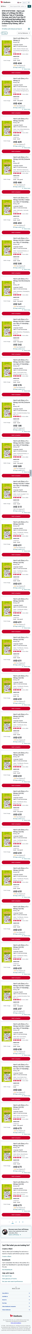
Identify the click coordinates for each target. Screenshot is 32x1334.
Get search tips (7, 1276)
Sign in (24, 2)
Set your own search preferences (12, 1281)
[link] (29, 28)
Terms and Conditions (16, 1322)
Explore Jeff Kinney (14, 1234)
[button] (26, 69)
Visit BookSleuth (7, 1269)
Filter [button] (5, 33)
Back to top (16, 1288)
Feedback (30, 473)
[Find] (29, 6)
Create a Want (6, 1256)
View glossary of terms (9, 1278)
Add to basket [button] (16, 73)
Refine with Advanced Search (13, 29)
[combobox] (18, 6)
